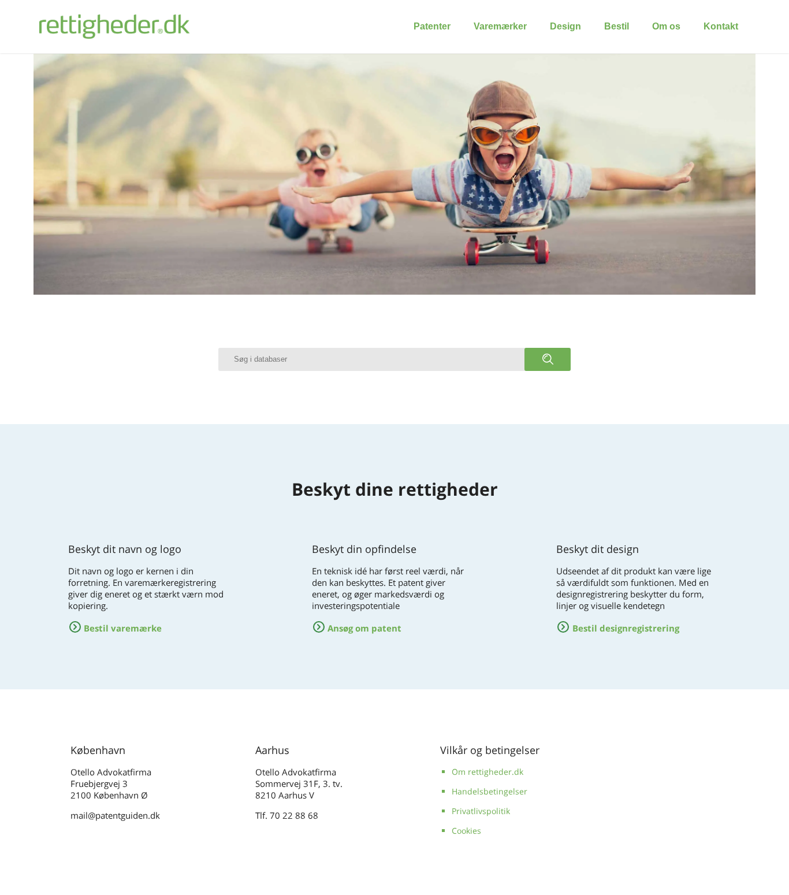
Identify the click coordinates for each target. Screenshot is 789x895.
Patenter (432, 26)
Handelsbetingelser (489, 791)
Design (565, 26)
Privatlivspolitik (481, 810)
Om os (666, 26)
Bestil (616, 26)
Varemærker (500, 26)
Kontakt (721, 26)
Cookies (466, 830)
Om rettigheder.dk (487, 771)
